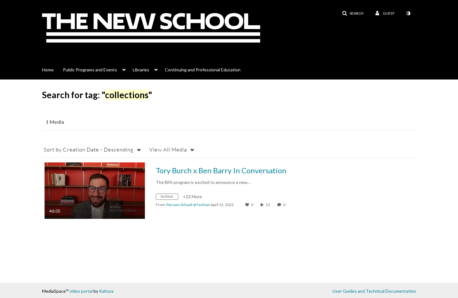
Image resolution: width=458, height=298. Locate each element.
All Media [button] (168, 149)
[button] (353, 13)
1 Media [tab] (55, 122)
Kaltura (106, 291)
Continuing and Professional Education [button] (203, 69)
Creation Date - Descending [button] (89, 149)
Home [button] (48, 69)
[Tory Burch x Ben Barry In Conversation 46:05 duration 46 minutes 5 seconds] (95, 190)
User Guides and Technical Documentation (374, 291)
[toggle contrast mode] (408, 13)
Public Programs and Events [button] (90, 69)
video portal (81, 291)
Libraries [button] (141, 69)
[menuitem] (52, 69)
